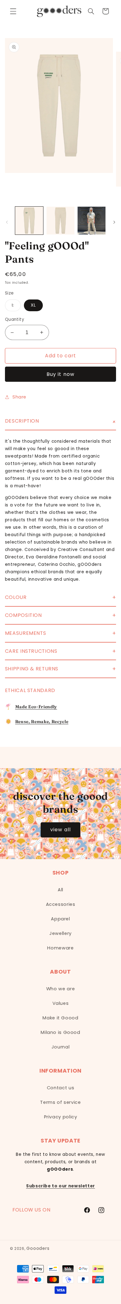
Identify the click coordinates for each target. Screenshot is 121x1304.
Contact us (60, 1088)
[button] (13, 11)
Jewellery (60, 933)
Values (60, 1003)
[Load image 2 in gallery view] (60, 221)
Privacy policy (60, 1117)
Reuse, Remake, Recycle (42, 721)
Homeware (60, 948)
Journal (60, 1047)
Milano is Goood (60, 1032)
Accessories (60, 904)
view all (60, 829)
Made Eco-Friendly (36, 706)
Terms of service (60, 1102)
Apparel (60, 919)
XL (33, 305)
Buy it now (60, 374)
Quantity (14, 319)
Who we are (60, 989)
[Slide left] (7, 222)
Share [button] (19, 397)
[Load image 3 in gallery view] (91, 221)
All (60, 890)
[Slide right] (114, 222)
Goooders (37, 1248)
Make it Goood (60, 1018)
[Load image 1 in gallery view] (29, 221)
